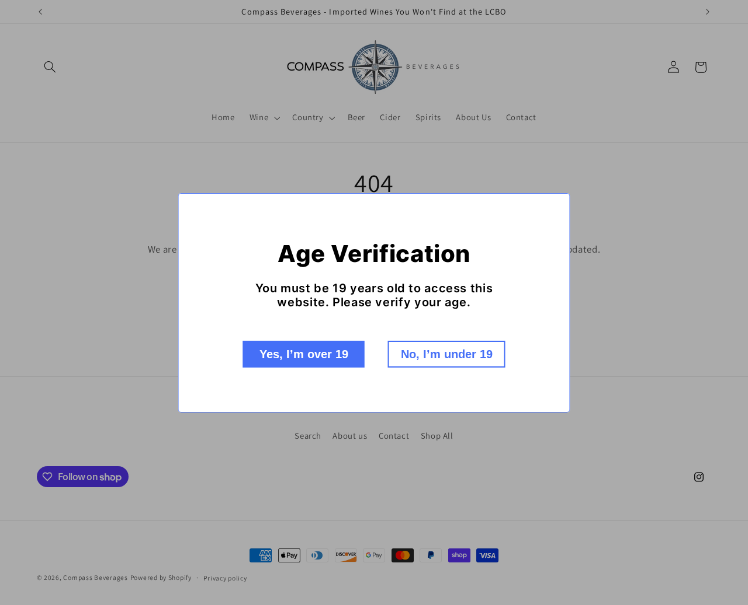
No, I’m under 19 (447, 354)
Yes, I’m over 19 (303, 354)
